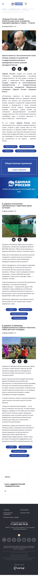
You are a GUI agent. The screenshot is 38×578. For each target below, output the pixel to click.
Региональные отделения (8, 513)
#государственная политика (25, 151)
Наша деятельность (14, 9)
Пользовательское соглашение (19, 554)
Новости (24, 9)
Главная (4, 9)
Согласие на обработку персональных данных (19, 559)
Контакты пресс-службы (11, 517)
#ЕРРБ (11, 309)
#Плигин (7, 151)
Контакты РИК (25, 513)
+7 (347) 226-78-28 (19, 524)
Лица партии (24, 510)
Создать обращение (19, 170)
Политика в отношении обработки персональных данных (19, 557)
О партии (6, 510)
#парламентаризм (26, 146)
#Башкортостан (25, 309)
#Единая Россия (10, 146)
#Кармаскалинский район (19, 455)
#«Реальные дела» (19, 318)
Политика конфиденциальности (19, 556)
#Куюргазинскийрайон (19, 314)
